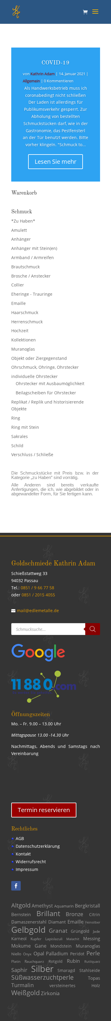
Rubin (73, 961)
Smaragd (66, 970)
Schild (17, 445)
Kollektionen (23, 340)
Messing (91, 938)
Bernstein (21, 914)
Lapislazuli (53, 938)
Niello (16, 954)
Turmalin (22, 985)
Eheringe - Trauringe (31, 294)
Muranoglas (23, 349)
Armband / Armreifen (32, 257)
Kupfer (35, 939)
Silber (42, 969)
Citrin (94, 914)
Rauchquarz (34, 961)
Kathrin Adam (42, 73)
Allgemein (31, 80)
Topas (94, 978)
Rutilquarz (92, 961)
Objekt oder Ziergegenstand (39, 358)
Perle (93, 953)
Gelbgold (28, 929)
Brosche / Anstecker (31, 276)
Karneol (19, 938)
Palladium (57, 953)
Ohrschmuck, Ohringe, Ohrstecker (45, 367)
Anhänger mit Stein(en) (34, 248)
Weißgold (25, 992)
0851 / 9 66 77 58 (37, 587)
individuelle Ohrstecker (34, 376)
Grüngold (80, 931)
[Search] (92, 629)
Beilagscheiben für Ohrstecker (46, 393)
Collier (17, 285)
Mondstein (61, 946)
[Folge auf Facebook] (16, 886)
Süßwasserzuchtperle (42, 977)
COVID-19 (55, 63)
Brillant (48, 913)
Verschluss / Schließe (32, 454)
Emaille (18, 303)
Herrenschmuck (27, 321)
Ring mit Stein (25, 427)
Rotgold (55, 961)
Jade (96, 931)
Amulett (19, 230)
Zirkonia (50, 993)
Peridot (77, 954)
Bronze (74, 914)
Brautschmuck (25, 267)
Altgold (20, 905)
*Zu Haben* (23, 221)
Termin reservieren (44, 810)
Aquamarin (64, 906)
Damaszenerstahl (28, 922)
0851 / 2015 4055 (38, 595)
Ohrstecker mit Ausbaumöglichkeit (50, 383)
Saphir (19, 969)
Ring (15, 418)
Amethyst (42, 905)
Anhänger (21, 239)
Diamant (57, 922)
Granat (58, 931)
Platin (15, 961)
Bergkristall (87, 905)
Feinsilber (92, 922)
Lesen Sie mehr (55, 161)
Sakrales (19, 436)
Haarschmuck (24, 312)
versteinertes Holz (74, 985)
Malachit (72, 939)
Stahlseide (89, 970)
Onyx (27, 954)
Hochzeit (19, 330)
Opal (38, 953)
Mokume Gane (28, 946)
